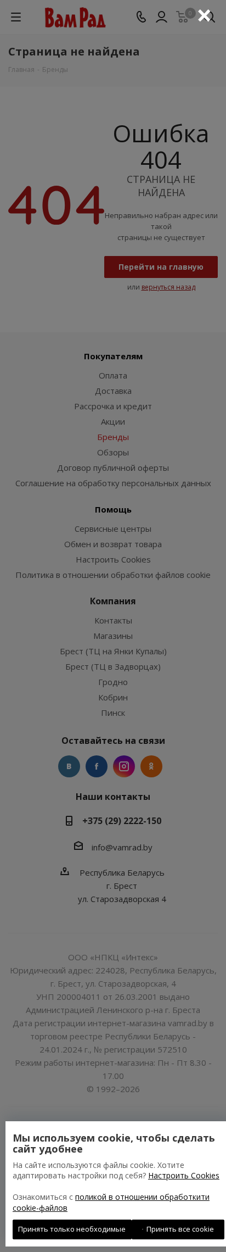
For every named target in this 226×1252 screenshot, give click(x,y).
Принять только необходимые (72, 1229)
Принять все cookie (178, 1229)
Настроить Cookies (183, 1175)
